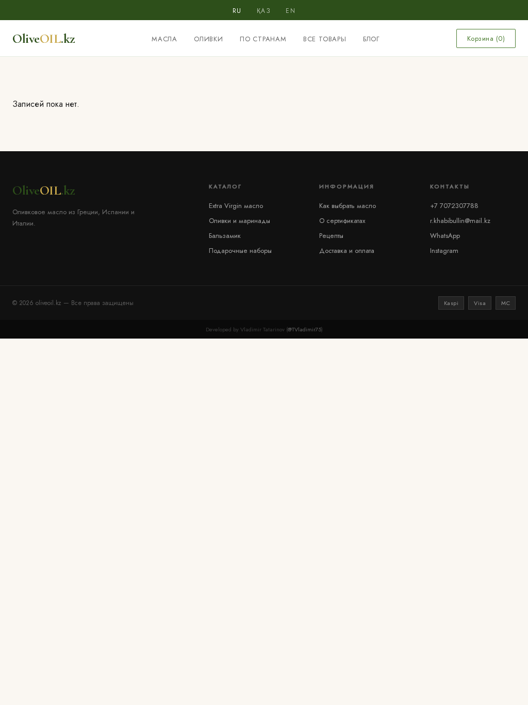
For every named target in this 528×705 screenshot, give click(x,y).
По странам (263, 39)
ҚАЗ (264, 10)
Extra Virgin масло (236, 206)
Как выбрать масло (347, 206)
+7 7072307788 (454, 206)
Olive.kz (43, 38)
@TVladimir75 (304, 329)
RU (237, 10)
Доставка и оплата (346, 250)
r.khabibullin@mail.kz (460, 221)
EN (290, 10)
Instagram (444, 250)
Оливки (208, 39)
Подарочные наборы (240, 250)
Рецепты (331, 236)
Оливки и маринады (239, 221)
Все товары (324, 39)
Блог (371, 39)
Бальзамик (225, 236)
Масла (164, 39)
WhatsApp (445, 236)
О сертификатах (342, 221)
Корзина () (486, 38)
